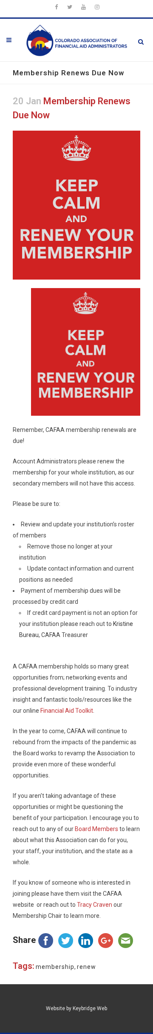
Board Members (96, 828)
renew (86, 966)
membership (55, 966)
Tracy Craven (94, 904)
